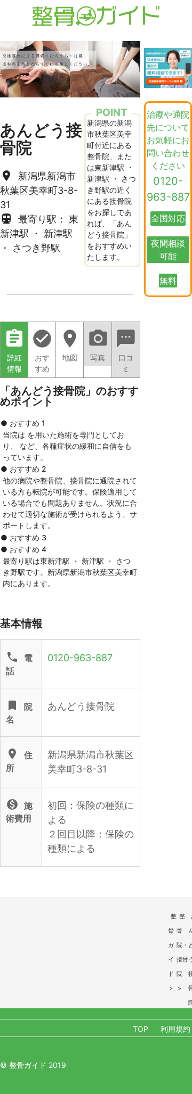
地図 (70, 345)
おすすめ (42, 350)
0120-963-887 (80, 657)
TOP (140, 1028)
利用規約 (175, 1028)
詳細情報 (14, 350)
